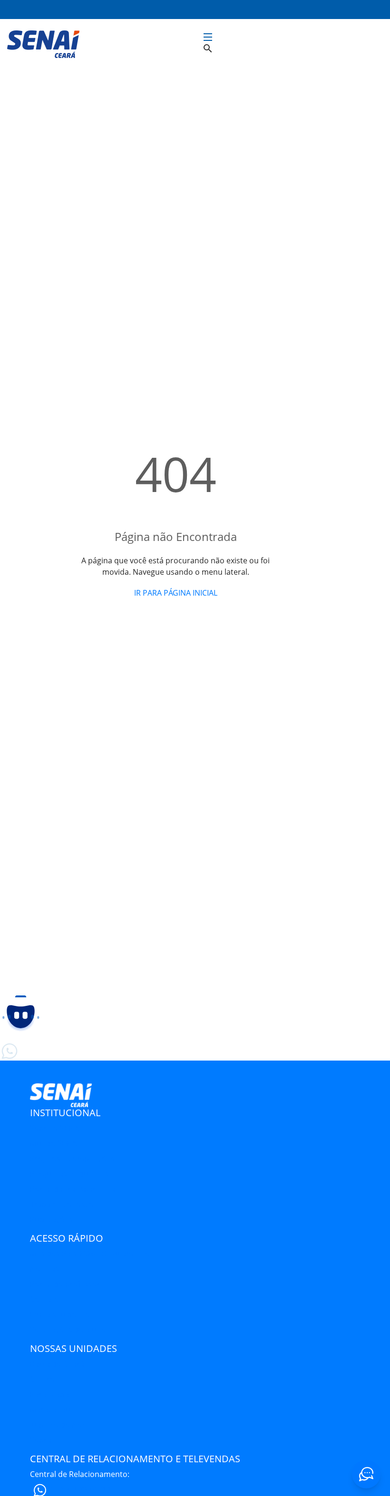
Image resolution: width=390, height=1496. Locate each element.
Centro (42, 1379)
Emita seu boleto (60, 1314)
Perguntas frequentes (69, 1173)
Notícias (44, 1269)
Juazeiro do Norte (61, 1424)
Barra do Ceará (57, 1364)
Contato (44, 1299)
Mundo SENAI (54, 1143)
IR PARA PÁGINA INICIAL (175, 593)
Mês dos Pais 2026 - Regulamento (90, 1253)
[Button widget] (366, 1474)
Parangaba (49, 1394)
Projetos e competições (72, 1158)
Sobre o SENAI (55, 1128)
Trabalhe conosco (62, 1204)
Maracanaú (50, 1409)
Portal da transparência (72, 1189)
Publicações (51, 1219)
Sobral (41, 1440)
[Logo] (43, 43)
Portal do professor (65, 1284)
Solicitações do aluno (68, 1329)
